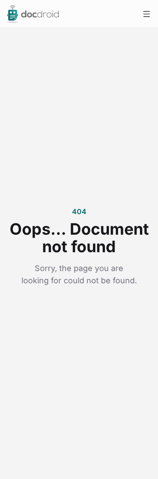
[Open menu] (147, 14)
